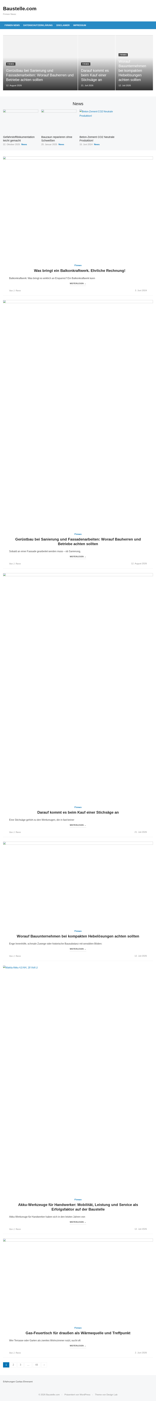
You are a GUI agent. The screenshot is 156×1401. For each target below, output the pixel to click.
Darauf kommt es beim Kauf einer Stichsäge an (78, 812)
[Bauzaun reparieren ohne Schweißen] (58, 121)
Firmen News (12, 25)
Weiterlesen (78, 283)
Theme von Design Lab (106, 1394)
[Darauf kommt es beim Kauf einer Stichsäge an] (78, 688)
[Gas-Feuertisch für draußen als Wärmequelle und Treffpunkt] (78, 1281)
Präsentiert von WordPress (77, 1394)
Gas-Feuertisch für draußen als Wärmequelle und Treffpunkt (78, 1333)
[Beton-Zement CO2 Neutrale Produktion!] (97, 121)
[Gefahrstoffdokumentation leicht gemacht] (20, 121)
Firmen (10, 64)
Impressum (79, 25)
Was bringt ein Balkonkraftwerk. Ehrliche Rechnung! (79, 271)
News (24, 144)
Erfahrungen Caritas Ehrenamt (18, 1381)
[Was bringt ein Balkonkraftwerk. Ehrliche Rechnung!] (78, 208)
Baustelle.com (19, 8)
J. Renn (17, 290)
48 (36, 1364)
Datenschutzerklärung (38, 25)
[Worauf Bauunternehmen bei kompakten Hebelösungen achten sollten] (78, 884)
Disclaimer (63, 25)
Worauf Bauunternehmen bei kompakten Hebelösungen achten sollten (78, 936)
